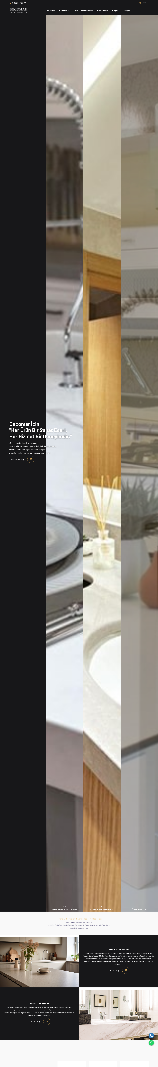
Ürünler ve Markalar (82, 10)
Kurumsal (63, 10)
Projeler (115, 10)
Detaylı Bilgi (114, 970)
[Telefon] (151, 1035)
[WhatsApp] (151, 1043)
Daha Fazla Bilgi (17, 459)
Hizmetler (101, 10)
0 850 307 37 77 (19, 3)
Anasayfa (51, 10)
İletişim (126, 10)
